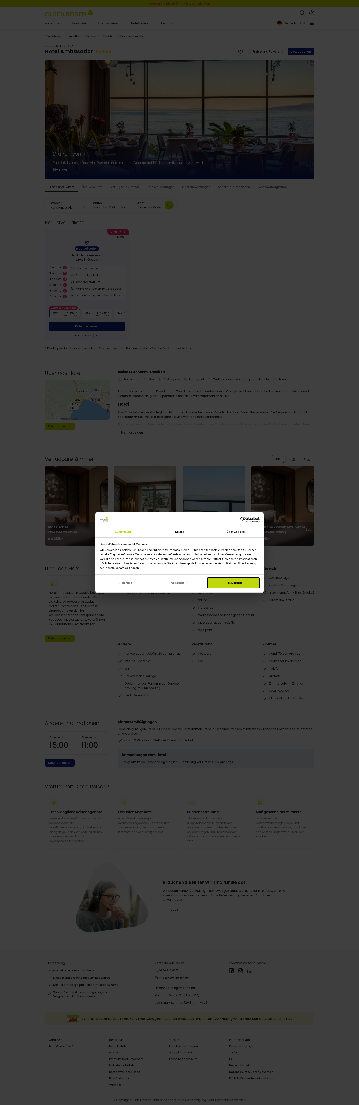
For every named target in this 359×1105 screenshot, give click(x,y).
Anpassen (177, 582)
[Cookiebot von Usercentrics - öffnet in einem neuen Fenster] (243, 519)
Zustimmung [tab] (123, 531)
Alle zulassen (233, 582)
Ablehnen (125, 582)
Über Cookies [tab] (236, 531)
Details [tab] (179, 531)
